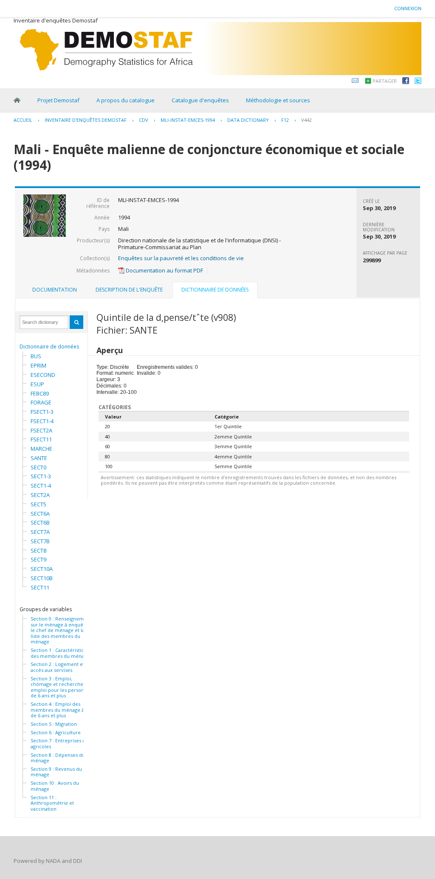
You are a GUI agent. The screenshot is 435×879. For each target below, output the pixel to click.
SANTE (39, 458)
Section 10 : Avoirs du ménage (55, 786)
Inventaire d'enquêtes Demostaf (86, 120)
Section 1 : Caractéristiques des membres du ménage (61, 653)
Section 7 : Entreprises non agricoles (61, 743)
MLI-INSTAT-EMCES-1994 (188, 120)
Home (17, 100)
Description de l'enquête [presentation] (129, 289)
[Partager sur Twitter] (418, 82)
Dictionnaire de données (49, 346)
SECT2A (40, 494)
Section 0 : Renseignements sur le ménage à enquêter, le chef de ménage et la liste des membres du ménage (62, 630)
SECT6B (40, 522)
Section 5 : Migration (54, 724)
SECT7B (40, 541)
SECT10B (42, 578)
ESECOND (43, 374)
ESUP (37, 384)
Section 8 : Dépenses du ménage (58, 758)
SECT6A (40, 513)
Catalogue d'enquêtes (200, 100)
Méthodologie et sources (278, 100)
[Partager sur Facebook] (405, 82)
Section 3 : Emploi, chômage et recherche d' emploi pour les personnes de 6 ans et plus (61, 687)
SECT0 (38, 467)
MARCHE (41, 448)
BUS (36, 356)
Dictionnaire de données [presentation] (215, 289)
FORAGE (41, 402)
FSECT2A (41, 430)
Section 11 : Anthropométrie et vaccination (52, 803)
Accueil (23, 120)
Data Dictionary (248, 120)
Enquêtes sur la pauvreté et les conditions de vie (181, 258)
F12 (285, 120)
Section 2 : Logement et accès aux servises (58, 667)
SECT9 (38, 559)
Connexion (407, 8)
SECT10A (42, 568)
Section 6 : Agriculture (56, 733)
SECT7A (40, 531)
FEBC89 (40, 393)
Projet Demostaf (58, 100)
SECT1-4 (41, 485)
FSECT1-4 (42, 421)
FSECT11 (41, 439)
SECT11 (40, 587)
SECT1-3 (41, 476)
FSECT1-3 (42, 411)
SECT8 (38, 550)
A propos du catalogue (125, 100)
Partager (385, 81)
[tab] (54, 290)
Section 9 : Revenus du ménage (56, 772)
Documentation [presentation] (54, 289)
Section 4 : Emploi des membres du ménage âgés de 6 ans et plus (61, 710)
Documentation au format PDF (163, 270)
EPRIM (38, 365)
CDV (143, 120)
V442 (306, 120)
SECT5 (38, 504)
